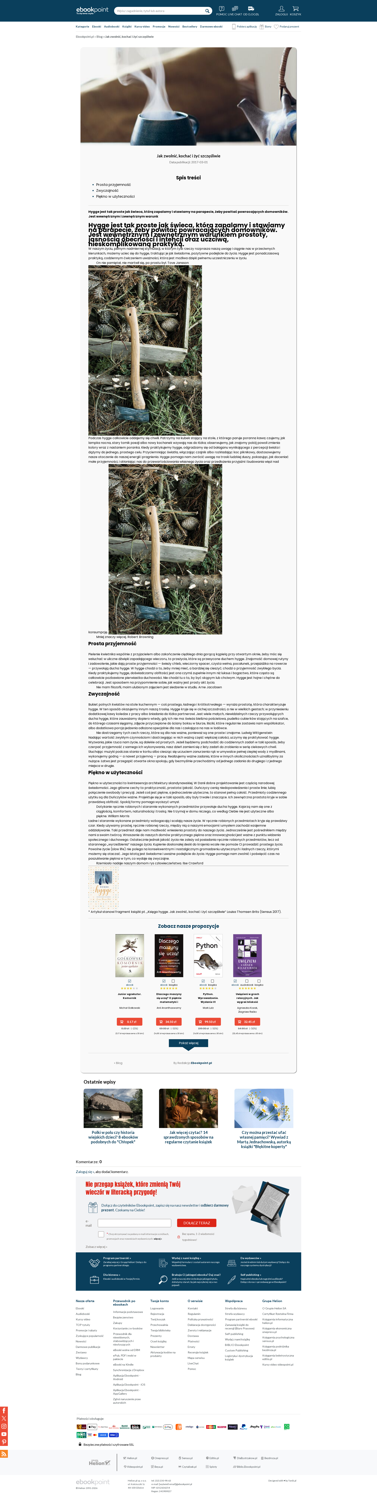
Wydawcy (82, 1357)
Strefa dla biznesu (236, 1308)
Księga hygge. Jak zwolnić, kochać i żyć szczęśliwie (186, 912)
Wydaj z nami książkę (237, 1339)
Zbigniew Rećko (247, 1011)
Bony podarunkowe (88, 1363)
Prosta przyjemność (113, 184)
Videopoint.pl (135, 1466)
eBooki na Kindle (123, 1364)
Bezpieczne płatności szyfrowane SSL (108, 1444)
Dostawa (193, 1335)
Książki (127, 26)
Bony (268, 26)
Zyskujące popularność (90, 1335)
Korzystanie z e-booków (128, 1328)
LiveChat (193, 1363)
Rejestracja (157, 1313)
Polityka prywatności (200, 1319)
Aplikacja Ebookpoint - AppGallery (126, 1391)
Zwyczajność (107, 190)
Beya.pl (159, 1466)
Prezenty (156, 1335)
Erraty (191, 1346)
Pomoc (192, 1368)
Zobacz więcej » (96, 1246)
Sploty (213, 1466)
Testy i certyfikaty (87, 1368)
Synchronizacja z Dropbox (128, 1370)
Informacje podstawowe (128, 1311)
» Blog (98, 36)
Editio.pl (214, 1458)
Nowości (173, 26)
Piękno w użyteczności (115, 196)
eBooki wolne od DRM (126, 1350)
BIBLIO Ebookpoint (237, 1344)
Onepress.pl (161, 1458)
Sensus (266, 912)
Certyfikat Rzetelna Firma (277, 1313)
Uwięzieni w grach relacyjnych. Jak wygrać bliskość (247, 998)
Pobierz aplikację (247, 26)
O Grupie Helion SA (274, 1308)
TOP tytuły (83, 1324)
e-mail (89, 1223)
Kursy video (142, 26)
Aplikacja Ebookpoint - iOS (129, 1384)
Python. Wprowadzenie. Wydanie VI (208, 998)
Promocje (159, 26)
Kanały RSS (4, 1454)
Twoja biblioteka (160, 1330)
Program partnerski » (117, 1258)
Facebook (4, 1410)
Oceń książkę (158, 1341)
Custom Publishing (236, 1350)
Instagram (4, 1426)
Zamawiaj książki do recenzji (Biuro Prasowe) (239, 1326)
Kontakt (193, 1308)
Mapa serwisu (196, 1357)
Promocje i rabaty (86, 1330)
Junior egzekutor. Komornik (130, 996)
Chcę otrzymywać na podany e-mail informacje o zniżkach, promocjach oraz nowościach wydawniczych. (138, 1236)
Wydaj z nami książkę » (186, 1258)
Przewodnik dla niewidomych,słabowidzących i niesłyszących (123, 1339)
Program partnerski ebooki (241, 1319)
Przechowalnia (159, 1324)
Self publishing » (251, 1274)
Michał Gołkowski (129, 1008)
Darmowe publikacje (88, 1346)
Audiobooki (111, 26)
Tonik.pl (292, 1480)
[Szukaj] (207, 11)
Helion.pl (132, 1458)
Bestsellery (189, 26)
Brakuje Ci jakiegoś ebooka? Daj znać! (196, 1274)
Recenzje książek (198, 1352)
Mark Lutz (208, 1008)
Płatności (193, 1341)
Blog (78, 1374)
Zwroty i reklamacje (199, 1330)
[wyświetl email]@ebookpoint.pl (175, 1484)
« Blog (118, 1063)
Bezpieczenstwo (123, 1317)
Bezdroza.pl (271, 1458)
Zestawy (81, 1352)
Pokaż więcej (188, 1043)
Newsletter (157, 1346)
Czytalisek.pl (189, 1466)
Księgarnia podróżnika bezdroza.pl (275, 1348)
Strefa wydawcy (235, 1313)
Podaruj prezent (289, 26)
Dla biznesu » (111, 1274)
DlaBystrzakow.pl (247, 1458)
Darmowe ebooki (211, 26)
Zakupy (117, 1322)
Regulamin (194, 1313)
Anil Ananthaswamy (169, 1008)
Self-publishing (234, 1333)
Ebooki (96, 26)
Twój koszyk (157, 1319)
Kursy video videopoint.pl (277, 1364)
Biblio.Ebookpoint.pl (248, 1466)
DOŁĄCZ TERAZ (196, 1223)
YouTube (4, 1434)
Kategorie (82, 26)
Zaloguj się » (85, 1171)
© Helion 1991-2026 (86, 1488)
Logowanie (157, 1308)
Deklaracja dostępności (202, 1324)
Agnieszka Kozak (247, 1008)
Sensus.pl (187, 1458)
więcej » (158, 1238)
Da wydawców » (251, 1258)
